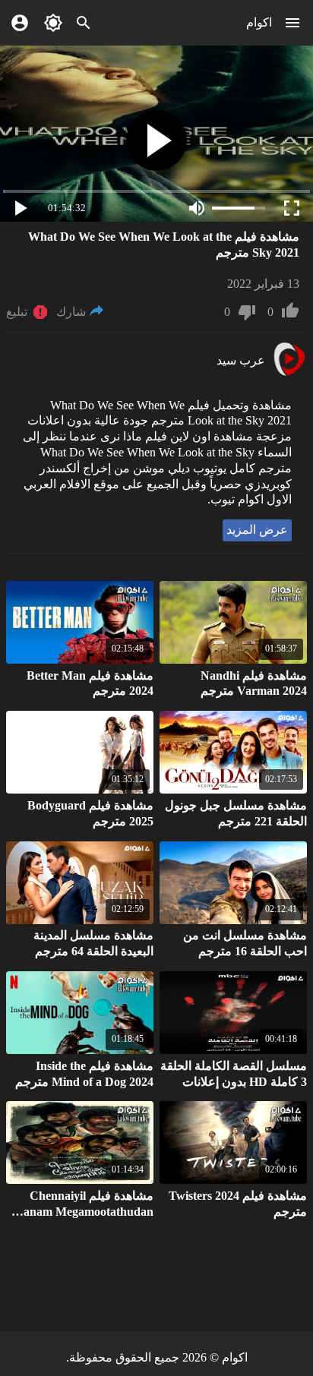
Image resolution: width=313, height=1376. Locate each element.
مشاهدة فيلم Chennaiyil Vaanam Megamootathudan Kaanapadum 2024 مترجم (81, 1211)
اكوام (259, 22)
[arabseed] (289, 374)
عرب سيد (241, 360)
